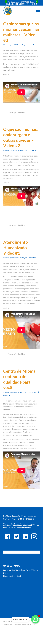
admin (34, 45)
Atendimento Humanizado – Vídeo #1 (16, 247)
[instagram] (34, 536)
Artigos (24, 45)
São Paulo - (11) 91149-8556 (17, 4)
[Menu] (36, 10)
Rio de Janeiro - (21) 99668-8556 (20, 2)
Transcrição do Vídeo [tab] (16, 112)
